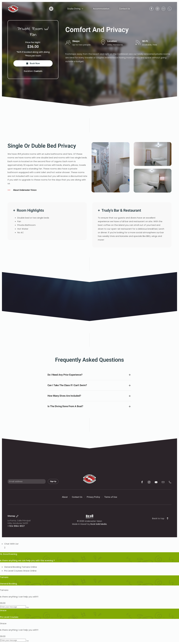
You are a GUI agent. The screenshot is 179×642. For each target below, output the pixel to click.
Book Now (34, 63)
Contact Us (124, 8)
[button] (51, 8)
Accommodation (101, 8)
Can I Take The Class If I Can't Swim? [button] (67, 385)
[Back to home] (13, 8)
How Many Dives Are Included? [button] (64, 396)
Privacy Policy (93, 497)
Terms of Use (110, 497)
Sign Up (53, 481)
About (65, 497)
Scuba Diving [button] (73, 8)
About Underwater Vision (23, 190)
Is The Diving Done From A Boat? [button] (65, 406)
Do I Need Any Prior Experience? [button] (65, 375)
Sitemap (12, 516)
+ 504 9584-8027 (16, 526)
